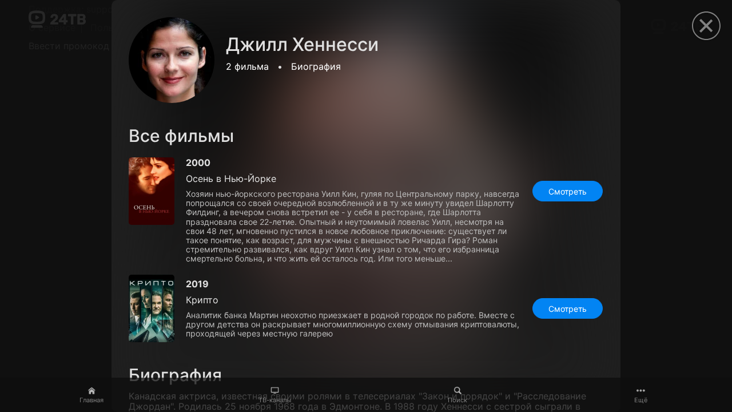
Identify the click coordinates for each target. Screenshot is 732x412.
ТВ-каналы (274, 400)
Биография (316, 66)
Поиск (457, 400)
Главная (91, 400)
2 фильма (247, 66)
